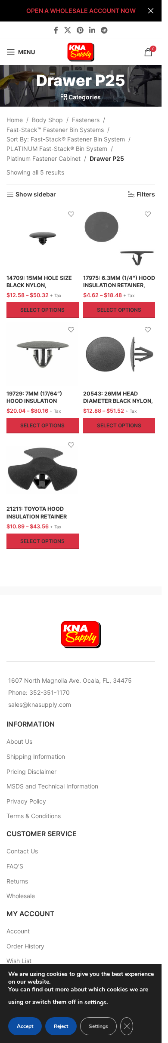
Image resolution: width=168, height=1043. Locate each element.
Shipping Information (35, 756)
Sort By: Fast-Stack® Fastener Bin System (65, 139)
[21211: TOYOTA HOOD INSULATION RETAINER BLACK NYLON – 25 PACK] (42, 470)
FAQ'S (14, 866)
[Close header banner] (151, 10)
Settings (98, 1026)
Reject (61, 1026)
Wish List (18, 960)
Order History (25, 946)
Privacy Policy (26, 801)
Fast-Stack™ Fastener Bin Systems (55, 129)
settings (95, 1002)
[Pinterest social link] (80, 30)
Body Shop (47, 119)
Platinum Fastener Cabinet (43, 158)
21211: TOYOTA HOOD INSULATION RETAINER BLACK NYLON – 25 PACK (39, 516)
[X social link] (67, 30)
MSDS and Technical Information (52, 786)
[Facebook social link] (56, 30)
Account (18, 931)
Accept (25, 1026)
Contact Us (22, 851)
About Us (19, 741)
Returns (17, 881)
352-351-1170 (49, 692)
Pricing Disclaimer (31, 771)
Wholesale (20, 895)
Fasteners (86, 119)
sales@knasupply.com (39, 704)
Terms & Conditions (33, 815)
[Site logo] (81, 51)
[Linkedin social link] (92, 30)
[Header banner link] (81, 10)
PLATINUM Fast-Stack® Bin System (56, 148)
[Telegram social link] (104, 30)
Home (14, 119)
